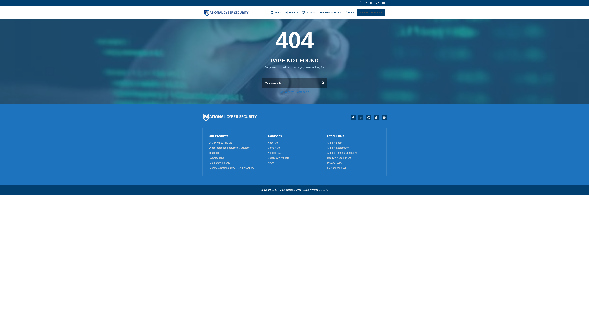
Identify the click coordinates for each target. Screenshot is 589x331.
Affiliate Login (334, 142)
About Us (273, 142)
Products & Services (330, 12)
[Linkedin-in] (366, 3)
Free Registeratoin (337, 168)
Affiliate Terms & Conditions (342, 152)
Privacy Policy (334, 163)
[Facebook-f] (360, 3)
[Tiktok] (377, 3)
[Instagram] (371, 3)
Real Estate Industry (219, 163)
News (271, 163)
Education (214, 152)
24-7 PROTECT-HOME (220, 142)
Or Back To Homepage (294, 92)
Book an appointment (339, 157)
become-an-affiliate (278, 157)
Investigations (216, 157)
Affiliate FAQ (274, 152)
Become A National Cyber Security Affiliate (231, 168)
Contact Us (274, 147)
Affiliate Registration (338, 147)
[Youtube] (383, 3)
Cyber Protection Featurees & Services (229, 147)
